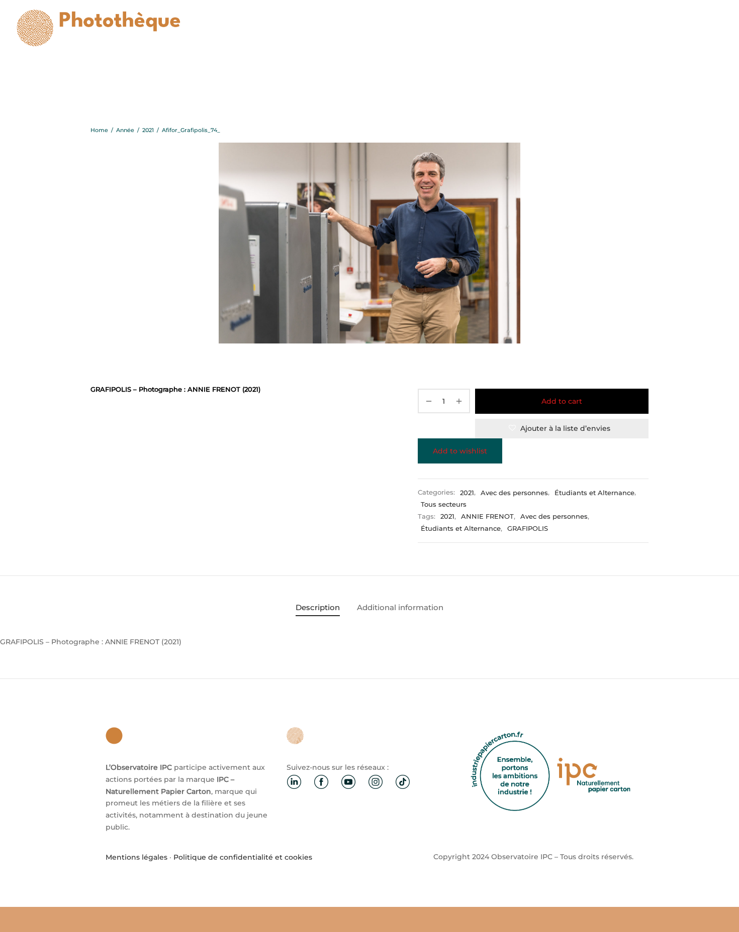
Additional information (400, 607)
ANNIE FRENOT (487, 516)
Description (318, 607)
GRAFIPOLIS (527, 528)
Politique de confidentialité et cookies (242, 857)
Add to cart (561, 401)
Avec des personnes (514, 493)
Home (99, 130)
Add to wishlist (460, 450)
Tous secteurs (444, 504)
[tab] (318, 607)
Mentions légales (136, 857)
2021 (148, 130)
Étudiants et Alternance (594, 493)
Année (125, 130)
